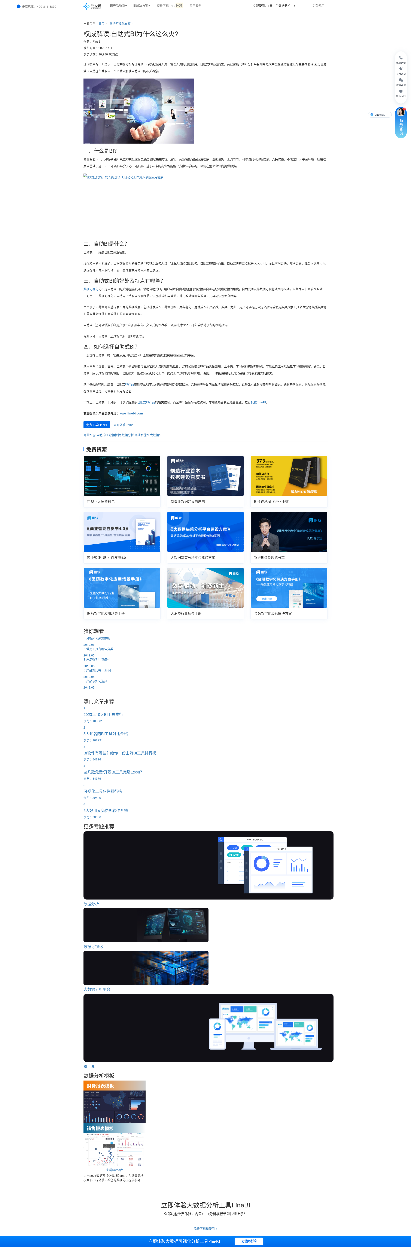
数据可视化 (90, 289)
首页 (101, 23)
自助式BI (102, 435)
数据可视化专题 (120, 23)
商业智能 (89, 435)
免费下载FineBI (96, 425)
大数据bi (155, 435)
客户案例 (195, 5)
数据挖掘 (115, 435)
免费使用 (318, 5)
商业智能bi (142, 435)
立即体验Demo (123, 425)
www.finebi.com (131, 413)
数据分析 (128, 435)
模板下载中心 (169, 5)
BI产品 (129, 384)
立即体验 (249, 1241)
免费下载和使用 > (205, 1228)
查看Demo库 (114, 1170)
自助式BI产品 (146, 402)
